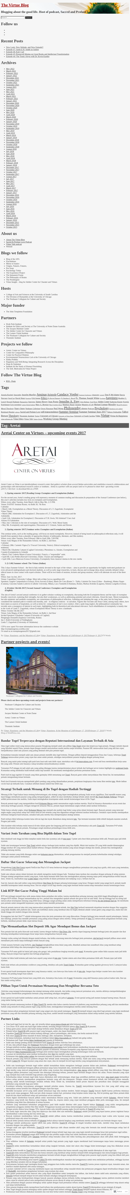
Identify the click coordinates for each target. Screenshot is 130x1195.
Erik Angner (36, 398)
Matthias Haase (69, 405)
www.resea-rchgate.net (60, 1024)
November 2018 (12, 142)
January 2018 (11, 165)
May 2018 (10, 156)
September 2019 (12, 128)
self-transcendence (50, 411)
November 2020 (12, 105)
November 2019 (12, 124)
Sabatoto (112, 1098)
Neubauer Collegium (32, 409)
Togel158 (21, 1031)
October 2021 (11, 82)
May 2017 (10, 183)
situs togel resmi (112, 1077)
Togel (67, 775)
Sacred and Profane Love (30, 412)
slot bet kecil (98, 938)
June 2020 (10, 110)
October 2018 (11, 144)
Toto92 (79, 1086)
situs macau (82, 1070)
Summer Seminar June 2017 (93, 411)
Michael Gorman (101, 404)
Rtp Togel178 (81, 1026)
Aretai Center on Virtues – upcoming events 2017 (43, 433)
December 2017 (12, 167)
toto (113, 781)
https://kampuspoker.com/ (25, 1052)
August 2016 (11, 204)
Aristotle (52, 394)
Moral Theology (7, 409)
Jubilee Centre (103, 402)
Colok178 (16, 1061)
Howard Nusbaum (12, 402)
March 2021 (11, 96)
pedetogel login (122, 768)
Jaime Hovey (42, 401)
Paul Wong (58, 408)
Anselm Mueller (29, 395)
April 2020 (10, 115)
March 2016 (11, 216)
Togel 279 (74, 1029)
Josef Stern (93, 402)
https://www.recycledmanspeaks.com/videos (45, 1047)
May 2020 (10, 112)
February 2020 (12, 119)
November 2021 (12, 80)
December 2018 (12, 140)
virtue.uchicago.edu (7, 419)
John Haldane (85, 402)
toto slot (57, 958)
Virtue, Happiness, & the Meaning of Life (57, 635)
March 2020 (11, 117)
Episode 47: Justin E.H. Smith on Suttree (22, 49)
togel (81, 951)
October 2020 (11, 108)
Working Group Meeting (55, 419)
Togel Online (68, 965)
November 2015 (12, 225)
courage (102, 395)
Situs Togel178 (40, 1004)
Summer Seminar (68, 411)
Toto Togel (76, 746)
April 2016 (10, 213)
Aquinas (42, 394)
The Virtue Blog (15, 5)
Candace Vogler (67, 394)
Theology (14, 415)
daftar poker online (26, 1056)
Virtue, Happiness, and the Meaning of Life (21, 635)
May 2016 (10, 211)
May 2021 (10, 92)
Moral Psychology (122, 405)
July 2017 (10, 179)
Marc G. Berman (42, 405)
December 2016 (12, 195)
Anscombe (17, 395)
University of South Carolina (84, 416)
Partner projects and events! (25, 641)
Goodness (102, 398)
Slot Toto (74, 907)
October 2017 (11, 172)
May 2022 (10, 69)
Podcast (91, 408)
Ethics (44, 398)
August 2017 (11, 177)
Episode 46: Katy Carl (15, 52)
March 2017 (11, 188)
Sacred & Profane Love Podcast (19, 242)
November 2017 (12, 170)
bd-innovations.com (84, 761)
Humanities (24, 402)
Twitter (37, 416)
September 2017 (12, 174)
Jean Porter (53, 401)
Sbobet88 (12, 1171)
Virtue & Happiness (119, 416)
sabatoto (70, 998)
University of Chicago (49, 416)
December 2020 (12, 103)
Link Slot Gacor (18, 867)
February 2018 (12, 163)
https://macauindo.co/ (63, 1038)
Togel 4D (101, 826)
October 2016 (11, 200)
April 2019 (10, 133)
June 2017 (10, 181)
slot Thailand (37, 945)
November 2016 (12, 197)
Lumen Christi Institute (28, 405)
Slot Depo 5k (48, 883)
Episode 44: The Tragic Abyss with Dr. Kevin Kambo (27, 56)
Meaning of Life (88, 405)
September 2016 (12, 202)
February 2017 (12, 190)
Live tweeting (15, 405)
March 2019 (11, 135)
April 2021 (10, 94)
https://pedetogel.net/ (37, 1040)
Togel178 (75, 1011)
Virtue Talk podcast (14, 244)
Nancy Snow (19, 408)
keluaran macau (47, 854)
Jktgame (9, 1176)
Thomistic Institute (27, 416)
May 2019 (10, 131)
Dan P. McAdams (112, 395)
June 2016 (10, 209)
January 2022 (11, 76)
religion (17, 412)
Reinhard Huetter (8, 412)
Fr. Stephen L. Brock (68, 398)
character (95, 395)
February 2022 (12, 73)
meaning (78, 405)
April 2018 (10, 158)
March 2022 (11, 71)
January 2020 (11, 122)
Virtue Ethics (18, 419)
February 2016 (12, 218)
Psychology (102, 408)
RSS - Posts (11, 381)
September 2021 (12, 85)
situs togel (31, 1049)
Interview (31, 402)
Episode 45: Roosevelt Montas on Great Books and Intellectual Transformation (37, 54)
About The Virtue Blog (15, 240)
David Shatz (20, 398)
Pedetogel (35, 1045)
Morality (112, 404)
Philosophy (72, 408)
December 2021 (12, 78)
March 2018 (11, 161)
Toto (3, 993)
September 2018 (12, 147)
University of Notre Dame (66, 416)
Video (97, 416)
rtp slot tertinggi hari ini (107, 901)
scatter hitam (33, 879)
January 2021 (11, 101)
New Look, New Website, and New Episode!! (24, 47)
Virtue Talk (28, 419)
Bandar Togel (77, 1192)
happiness (112, 398)
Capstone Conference (85, 395)
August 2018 (11, 149)
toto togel (67, 839)
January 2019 (11, 138)
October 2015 (11, 227)
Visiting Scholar (38, 419)
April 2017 (10, 186)
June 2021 (10, 89)
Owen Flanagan (47, 409)
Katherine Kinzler (116, 402)
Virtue (105, 415)
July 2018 (10, 151)
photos (84, 408)
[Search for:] (13, 17)
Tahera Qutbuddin (114, 412)
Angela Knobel (7, 395)
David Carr (11, 398)
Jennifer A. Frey (69, 401)
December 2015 (12, 223)
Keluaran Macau (46, 803)
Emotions (28, 398)
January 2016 (11, 220)
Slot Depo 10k (65, 932)
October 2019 (11, 126)
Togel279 (10, 1146)
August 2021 (11, 87)
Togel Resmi (78, 1189)
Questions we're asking (116, 408)
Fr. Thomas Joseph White (87, 398)
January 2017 (11, 193)
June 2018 (10, 154)
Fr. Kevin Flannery (54, 398)
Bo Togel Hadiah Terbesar (106, 797)
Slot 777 (91, 919)
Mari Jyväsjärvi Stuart (55, 405)
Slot (53, 1054)
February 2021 (12, 99)
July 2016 (10, 206)
